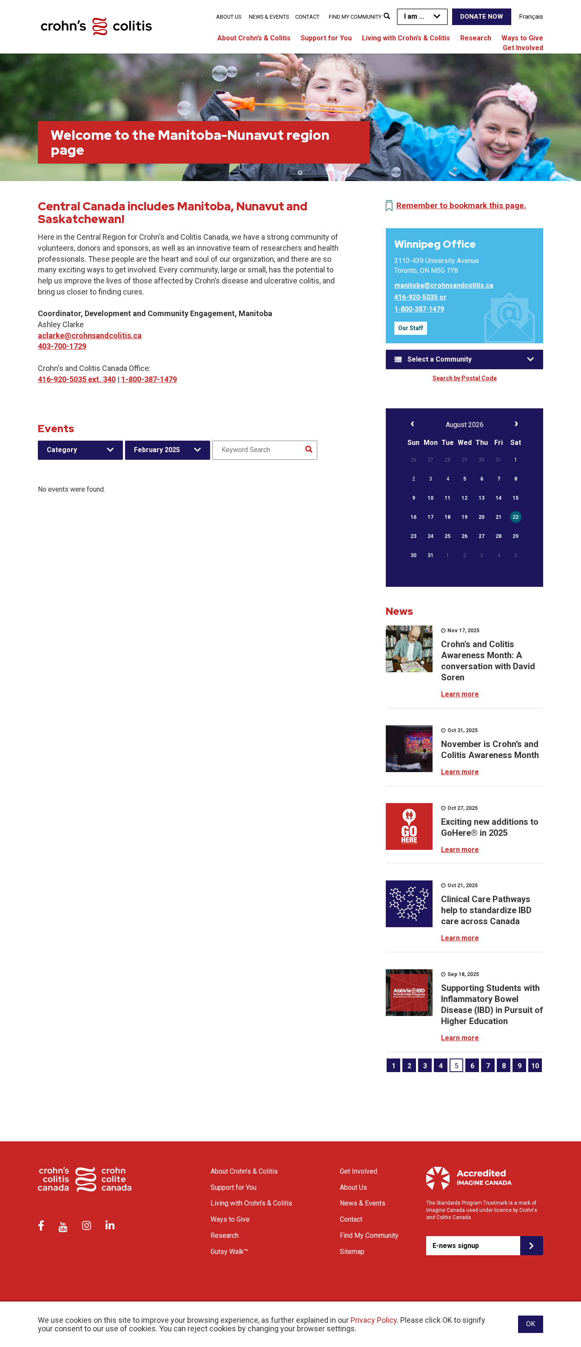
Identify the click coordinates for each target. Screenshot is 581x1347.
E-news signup (456, 1246)
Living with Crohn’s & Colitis (406, 38)
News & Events (269, 17)
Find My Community (355, 17)
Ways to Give (522, 38)
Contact (307, 17)
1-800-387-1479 (149, 379)
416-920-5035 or (420, 297)
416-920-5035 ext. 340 (77, 379)
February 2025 (157, 450)
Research (475, 38)
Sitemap (352, 1252)
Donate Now (481, 16)
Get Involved (523, 48)
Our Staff (410, 328)
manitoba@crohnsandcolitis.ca (443, 285)
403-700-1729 (62, 346)
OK (530, 1324)
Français (531, 16)
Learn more (460, 694)
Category (62, 450)
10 (535, 1066)
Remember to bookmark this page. (461, 205)
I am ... (414, 16)
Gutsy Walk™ (229, 1252)
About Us (228, 17)
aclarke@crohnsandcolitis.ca (90, 335)
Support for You (326, 38)
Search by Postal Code (465, 378)
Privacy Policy (373, 1320)
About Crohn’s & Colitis (253, 38)
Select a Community (439, 359)
